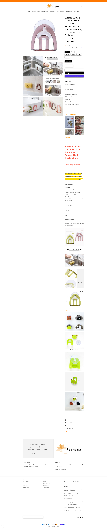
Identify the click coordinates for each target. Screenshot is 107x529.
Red (72, 51)
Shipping (66, 45)
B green (67, 56)
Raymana (52, 526)
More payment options (74, 78)
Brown (67, 51)
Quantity (66, 63)
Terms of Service (26, 487)
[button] (24, 6)
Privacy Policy (25, 485)
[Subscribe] (41, 517)
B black (73, 54)
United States (68, 61)
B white (79, 54)
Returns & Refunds (26, 483)
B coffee (67, 54)
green (77, 51)
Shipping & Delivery (26, 481)
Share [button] (67, 431)
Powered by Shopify (56, 526)
